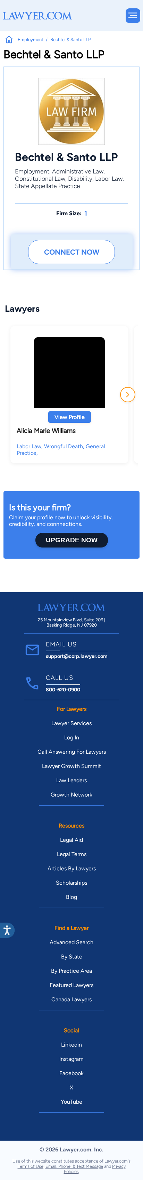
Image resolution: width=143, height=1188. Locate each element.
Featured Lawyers (71, 985)
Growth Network (71, 794)
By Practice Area (71, 971)
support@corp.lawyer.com (77, 656)
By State (71, 956)
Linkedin (71, 1044)
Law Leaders (71, 780)
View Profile (69, 417)
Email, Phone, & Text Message (74, 1166)
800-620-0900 (63, 689)
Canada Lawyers (71, 999)
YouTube (71, 1101)
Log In (71, 737)
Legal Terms (71, 854)
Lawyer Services (71, 723)
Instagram (71, 1059)
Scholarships (71, 882)
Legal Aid (71, 840)
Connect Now (71, 252)
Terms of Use (30, 1166)
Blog (71, 897)
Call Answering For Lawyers (71, 751)
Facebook (71, 1073)
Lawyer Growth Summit (71, 766)
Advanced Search (71, 942)
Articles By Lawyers (72, 868)
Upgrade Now (72, 540)
